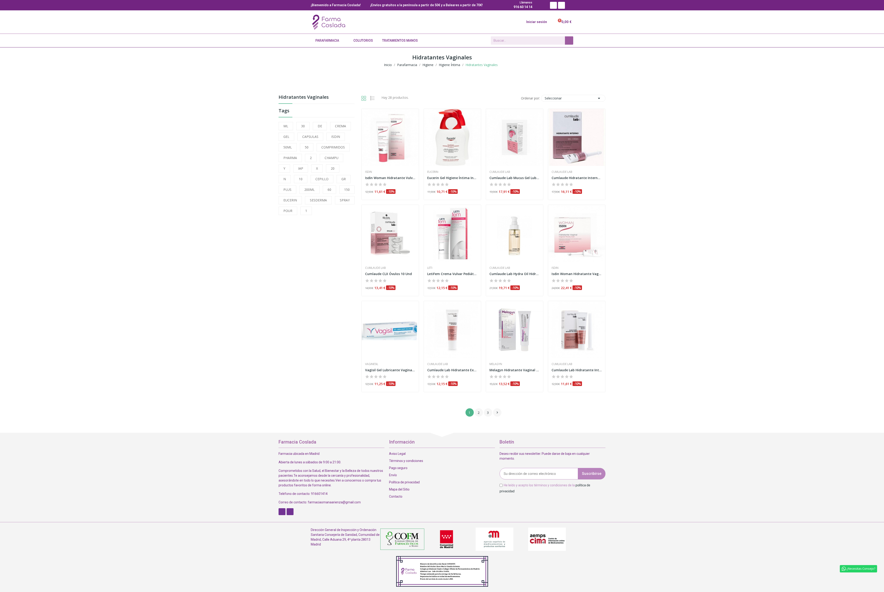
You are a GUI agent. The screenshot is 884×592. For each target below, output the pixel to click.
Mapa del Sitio (399, 489)
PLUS (287, 189)
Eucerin (432, 172)
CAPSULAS (310, 136)
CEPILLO (322, 179)
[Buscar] (569, 40)
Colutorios (363, 40)
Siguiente (497, 412)
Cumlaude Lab (499, 172)
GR (343, 179)
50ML (287, 147)
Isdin (368, 172)
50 (306, 147)
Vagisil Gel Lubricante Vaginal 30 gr (390, 370)
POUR (287, 211)
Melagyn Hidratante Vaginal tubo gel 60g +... (514, 370)
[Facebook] (553, 5)
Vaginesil (371, 364)
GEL (286, 136)
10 (300, 179)
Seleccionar (573, 98)
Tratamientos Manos (400, 40)
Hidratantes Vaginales (304, 97)
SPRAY (345, 200)
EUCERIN (290, 200)
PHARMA (290, 158)
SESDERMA (318, 200)
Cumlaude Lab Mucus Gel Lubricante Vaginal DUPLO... (514, 178)
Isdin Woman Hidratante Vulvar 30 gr (390, 178)
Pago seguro (398, 468)
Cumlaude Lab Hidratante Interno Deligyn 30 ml (577, 370)
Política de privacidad (404, 482)
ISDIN (335, 136)
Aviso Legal (397, 454)
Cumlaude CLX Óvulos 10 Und (388, 274)
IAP (300, 168)
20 (332, 168)
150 (347, 189)
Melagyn (495, 364)
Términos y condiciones (406, 461)
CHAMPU (331, 158)
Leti (429, 268)
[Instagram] (561, 5)
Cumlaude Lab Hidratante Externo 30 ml (452, 370)
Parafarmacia (327, 40)
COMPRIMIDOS (333, 147)
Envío (393, 475)
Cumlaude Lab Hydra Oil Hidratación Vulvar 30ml (514, 274)
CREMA (340, 126)
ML (285, 126)
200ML (309, 189)
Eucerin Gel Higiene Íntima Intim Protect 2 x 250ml (452, 178)
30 (303, 126)
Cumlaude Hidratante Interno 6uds (577, 178)
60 (329, 189)
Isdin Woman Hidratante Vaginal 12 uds (577, 274)
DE (320, 126)
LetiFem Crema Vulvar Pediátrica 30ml (452, 274)
